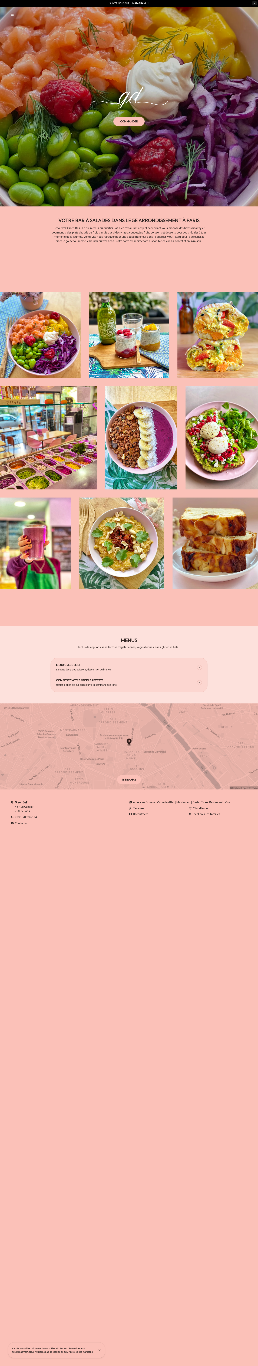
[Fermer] (99, 1350)
